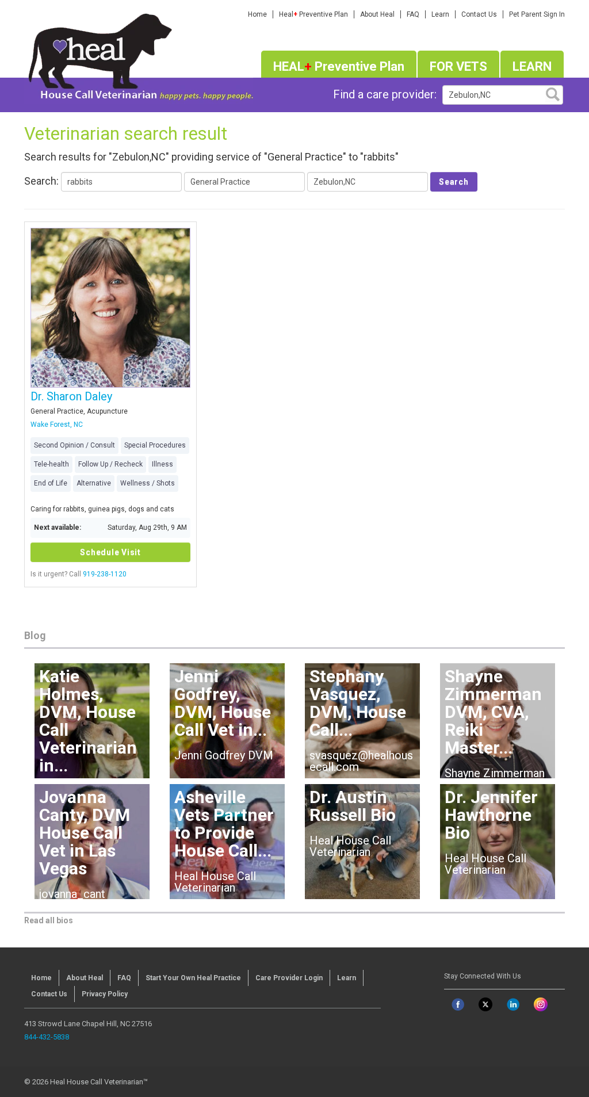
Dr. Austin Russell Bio (352, 806)
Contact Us (479, 14)
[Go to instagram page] (540, 1004)
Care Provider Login (289, 978)
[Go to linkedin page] (513, 1004)
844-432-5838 (46, 1037)
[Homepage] (138, 55)
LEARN (532, 66)
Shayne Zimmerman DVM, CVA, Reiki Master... (493, 712)
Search (454, 181)
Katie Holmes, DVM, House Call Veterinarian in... (88, 720)
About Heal (377, 14)
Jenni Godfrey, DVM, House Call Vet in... (222, 703)
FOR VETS (458, 66)
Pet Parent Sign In (537, 14)
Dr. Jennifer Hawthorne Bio (491, 815)
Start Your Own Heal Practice (193, 978)
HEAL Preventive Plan (338, 66)
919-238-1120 (105, 574)
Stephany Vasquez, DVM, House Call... (357, 703)
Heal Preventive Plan (313, 14)
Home (257, 14)
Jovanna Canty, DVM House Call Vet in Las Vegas (84, 832)
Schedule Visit (110, 552)
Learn (440, 14)
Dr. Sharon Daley (71, 396)
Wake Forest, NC (56, 425)
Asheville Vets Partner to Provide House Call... (224, 824)
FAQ (413, 14)
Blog (34, 635)
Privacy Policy (105, 994)
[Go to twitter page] (485, 1004)
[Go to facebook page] (458, 1004)
